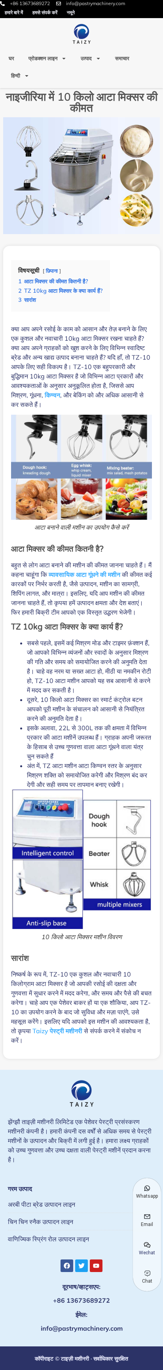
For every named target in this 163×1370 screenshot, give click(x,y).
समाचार (122, 58)
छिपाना (52, 271)
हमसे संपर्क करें (44, 12)
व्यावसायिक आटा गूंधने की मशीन (84, 574)
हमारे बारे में (14, 12)
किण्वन (52, 395)
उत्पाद (86, 58)
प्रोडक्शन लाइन (42, 58)
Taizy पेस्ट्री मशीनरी (57, 1031)
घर (11, 58)
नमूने (71, 12)
